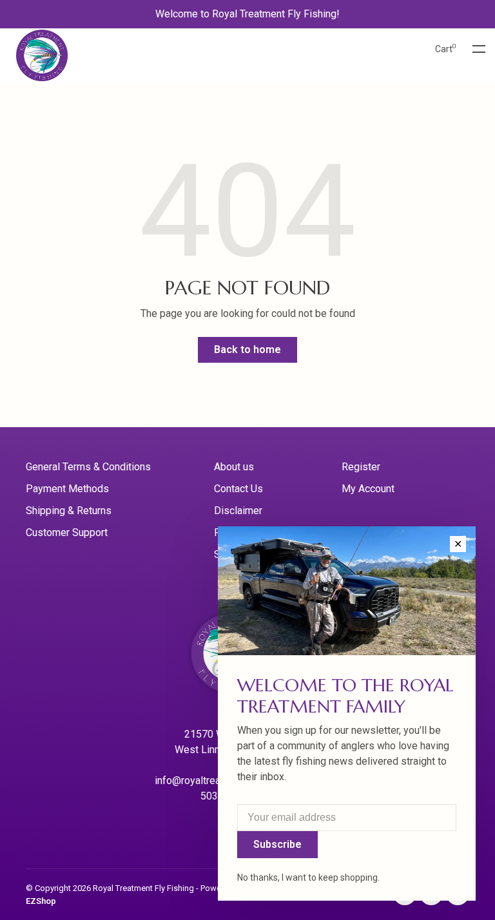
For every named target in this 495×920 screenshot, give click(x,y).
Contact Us (238, 489)
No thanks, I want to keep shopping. (308, 877)
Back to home (247, 349)
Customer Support (67, 532)
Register (361, 467)
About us (234, 467)
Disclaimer (238, 510)
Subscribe (277, 844)
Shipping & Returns (69, 510)
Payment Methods (67, 489)
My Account (368, 489)
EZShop (41, 901)
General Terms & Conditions (88, 467)
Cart (445, 49)
